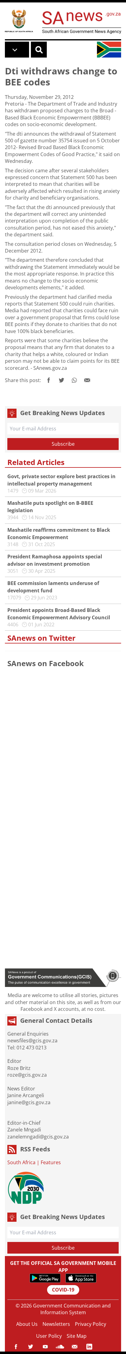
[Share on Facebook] (48, 380)
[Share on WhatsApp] (74, 380)
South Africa (21, 1162)
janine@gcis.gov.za (28, 1102)
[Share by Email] (87, 380)
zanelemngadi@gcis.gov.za (38, 1136)
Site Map (77, 1336)
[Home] (19, 20)
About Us (27, 1324)
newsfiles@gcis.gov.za (32, 1040)
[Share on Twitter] (61, 380)
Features (51, 1162)
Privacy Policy (90, 1324)
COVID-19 (63, 1289)
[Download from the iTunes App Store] (80, 1278)
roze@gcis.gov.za (27, 1074)
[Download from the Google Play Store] (45, 1278)
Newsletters (56, 1324)
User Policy (49, 1336)
